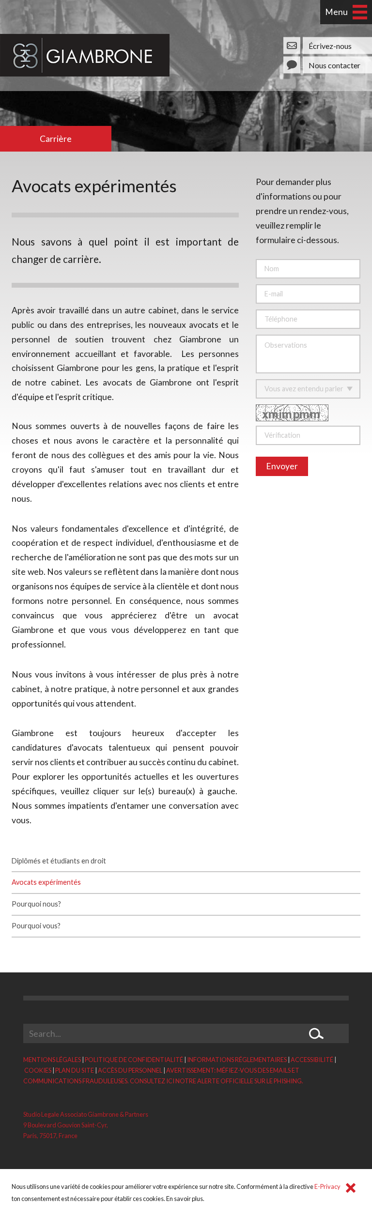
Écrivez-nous (330, 45)
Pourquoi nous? (36, 904)
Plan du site (74, 1070)
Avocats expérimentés (46, 882)
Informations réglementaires (237, 1059)
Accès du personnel (130, 1070)
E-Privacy (327, 1186)
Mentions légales (52, 1059)
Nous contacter (334, 64)
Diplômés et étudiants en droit (59, 861)
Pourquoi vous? (36, 926)
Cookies (37, 1070)
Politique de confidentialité (134, 1059)
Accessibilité (312, 1059)
